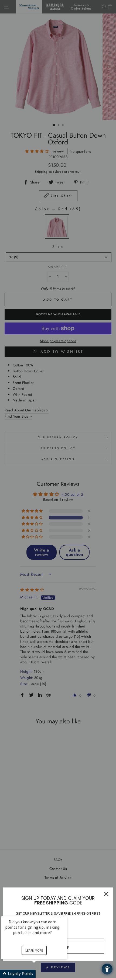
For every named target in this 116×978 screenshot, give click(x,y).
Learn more (34, 950)
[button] (40, 974)
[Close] (106, 893)
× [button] (64, 912)
